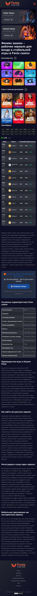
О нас (18, 570)
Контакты (18, 575)
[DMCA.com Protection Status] (18, 594)
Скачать (18, 586)
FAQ (18, 583)
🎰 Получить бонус (18, 286)
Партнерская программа (18, 580)
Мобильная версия (18, 578)
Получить (7, 19)
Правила (18, 573)
